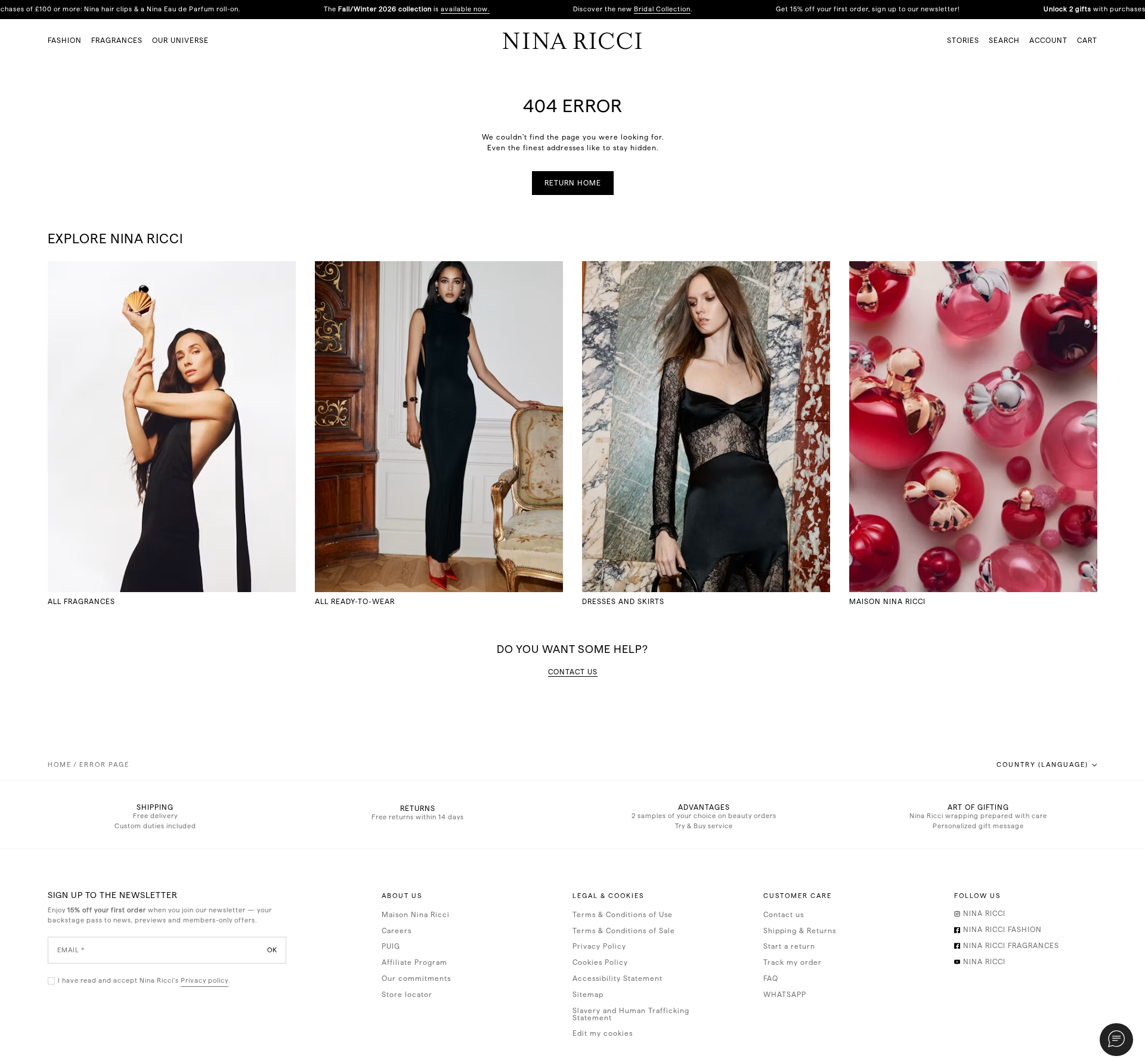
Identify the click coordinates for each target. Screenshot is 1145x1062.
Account (1048, 40)
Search (1004, 40)
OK (272, 950)
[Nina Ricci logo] (572, 41)
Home (60, 764)
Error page (104, 764)
